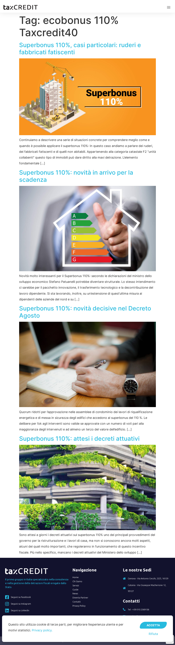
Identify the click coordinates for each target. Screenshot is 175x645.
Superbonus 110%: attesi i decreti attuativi (79, 438)
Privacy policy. (42, 630)
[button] (169, 7)
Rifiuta (153, 634)
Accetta (153, 625)
